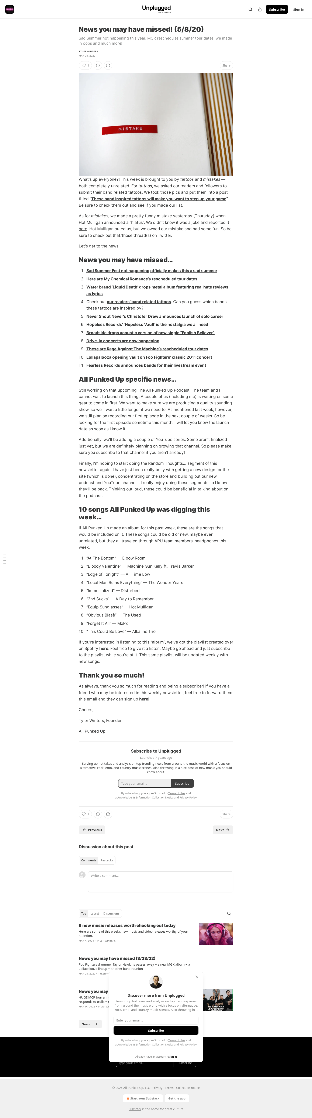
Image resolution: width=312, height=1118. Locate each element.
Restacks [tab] (107, 860)
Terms (169, 1088)
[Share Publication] (260, 9)
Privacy (157, 1088)
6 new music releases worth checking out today (127, 925)
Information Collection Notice (154, 1044)
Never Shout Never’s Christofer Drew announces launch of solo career (154, 316)
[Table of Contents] (5, 559)
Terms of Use (176, 1040)
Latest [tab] (94, 913)
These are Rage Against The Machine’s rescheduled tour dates (147, 349)
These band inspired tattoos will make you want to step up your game (158, 198)
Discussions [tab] (111, 913)
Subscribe (277, 9)
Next (220, 830)
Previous (95, 830)
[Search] (250, 9)
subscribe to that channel (120, 452)
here (103, 648)
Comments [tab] (88, 860)
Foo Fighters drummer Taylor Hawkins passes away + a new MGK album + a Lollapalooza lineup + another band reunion (134, 966)
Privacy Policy (188, 1044)
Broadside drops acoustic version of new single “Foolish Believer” (150, 332)
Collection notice (188, 1088)
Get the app (177, 1098)
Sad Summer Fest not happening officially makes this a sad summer (151, 270)
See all (87, 1024)
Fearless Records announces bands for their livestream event (146, 365)
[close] (196, 976)
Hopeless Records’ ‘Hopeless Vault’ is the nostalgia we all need (147, 324)
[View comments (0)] (98, 65)
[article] (156, 935)
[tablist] (97, 860)
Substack (135, 1109)
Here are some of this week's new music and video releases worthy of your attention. (133, 933)
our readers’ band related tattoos (139, 301)
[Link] (72, 259)
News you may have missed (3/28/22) (117, 958)
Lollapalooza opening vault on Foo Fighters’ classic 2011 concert (149, 357)
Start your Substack (144, 1098)
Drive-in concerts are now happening (122, 340)
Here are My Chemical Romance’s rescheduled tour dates (141, 279)
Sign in (298, 9)
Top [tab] (83, 913)
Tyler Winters (88, 51)
